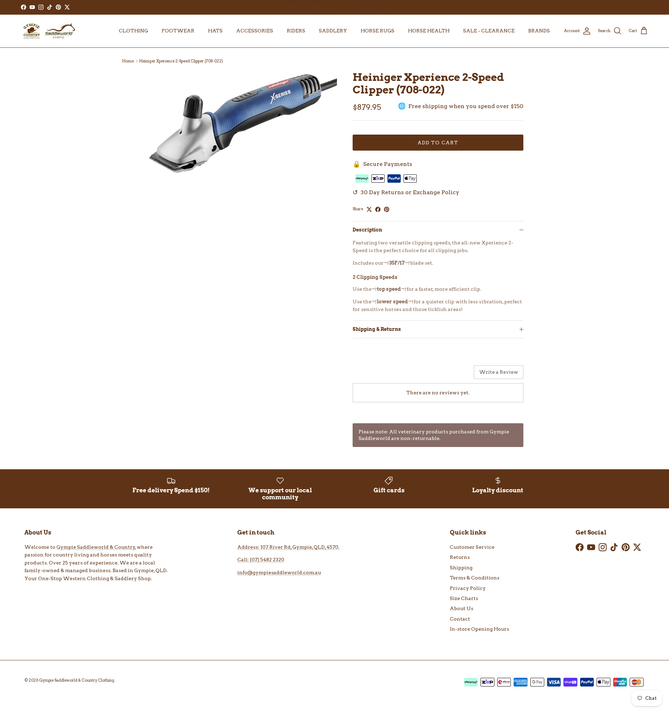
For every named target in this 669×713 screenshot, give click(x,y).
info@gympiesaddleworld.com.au (279, 572)
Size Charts (464, 598)
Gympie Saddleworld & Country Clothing (76, 680)
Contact (460, 619)
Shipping (461, 567)
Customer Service (472, 547)
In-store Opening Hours (479, 629)
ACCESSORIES (254, 30)
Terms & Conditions (474, 578)
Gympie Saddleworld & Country (95, 547)
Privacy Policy (468, 588)
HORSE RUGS (377, 30)
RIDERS (296, 30)
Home (128, 61)
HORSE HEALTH (428, 30)
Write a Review (498, 372)
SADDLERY (333, 30)
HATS (215, 30)
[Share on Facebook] (377, 209)
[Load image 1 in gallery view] (241, 124)
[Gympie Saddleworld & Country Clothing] (49, 31)
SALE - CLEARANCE (489, 30)
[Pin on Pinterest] (386, 209)
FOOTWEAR (178, 30)
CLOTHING (133, 30)
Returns (460, 557)
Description (367, 230)
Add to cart (437, 142)
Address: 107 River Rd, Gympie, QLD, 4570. (288, 547)
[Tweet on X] (369, 209)
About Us (461, 608)
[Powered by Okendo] (370, 375)
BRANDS (539, 30)
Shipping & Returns (377, 329)
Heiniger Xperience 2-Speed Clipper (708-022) (181, 61)
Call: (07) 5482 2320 (260, 559)
